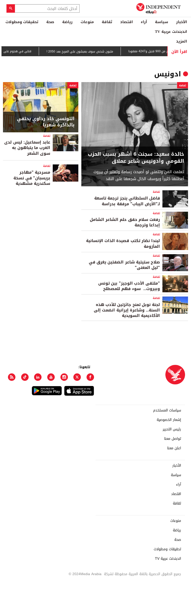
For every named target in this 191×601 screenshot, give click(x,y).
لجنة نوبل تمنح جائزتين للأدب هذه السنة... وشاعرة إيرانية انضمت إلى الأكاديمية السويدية (127, 310)
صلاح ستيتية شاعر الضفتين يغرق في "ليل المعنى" (124, 264)
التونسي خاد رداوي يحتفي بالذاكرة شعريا (45, 122)
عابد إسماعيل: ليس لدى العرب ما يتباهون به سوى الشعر (27, 147)
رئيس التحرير (172, 429)
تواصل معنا (172, 439)
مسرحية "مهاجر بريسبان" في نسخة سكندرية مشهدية (31, 177)
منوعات (87, 21)
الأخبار (181, 21)
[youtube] (51, 377)
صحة (50, 21)
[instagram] (64, 377)
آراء (144, 21)
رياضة (67, 21)
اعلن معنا (174, 448)
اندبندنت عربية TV (171, 31)
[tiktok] (25, 377)
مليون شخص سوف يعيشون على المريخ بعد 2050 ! (87, 51)
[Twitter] (77, 377)
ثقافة (107, 21)
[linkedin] (38, 377)
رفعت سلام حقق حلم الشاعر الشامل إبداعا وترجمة (125, 222)
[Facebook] (90, 377)
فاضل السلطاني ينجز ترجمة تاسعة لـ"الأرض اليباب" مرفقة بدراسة (127, 200)
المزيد (181, 41)
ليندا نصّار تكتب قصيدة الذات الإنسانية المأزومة (123, 243)
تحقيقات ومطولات (21, 21)
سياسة (161, 21)
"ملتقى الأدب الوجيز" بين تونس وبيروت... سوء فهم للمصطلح (129, 286)
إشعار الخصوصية (169, 420)
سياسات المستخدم (167, 410)
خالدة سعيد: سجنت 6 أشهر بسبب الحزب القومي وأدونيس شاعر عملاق (136, 157)
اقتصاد (126, 21)
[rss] (11, 377)
